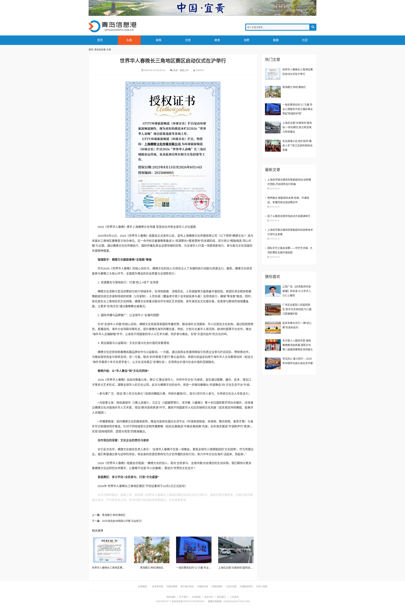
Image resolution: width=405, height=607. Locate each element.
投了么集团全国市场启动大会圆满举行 (288, 216)
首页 (100, 40)
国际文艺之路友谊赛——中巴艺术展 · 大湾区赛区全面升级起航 (289, 250)
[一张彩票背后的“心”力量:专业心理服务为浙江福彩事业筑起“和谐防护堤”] (194, 550)
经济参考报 (157, 586)
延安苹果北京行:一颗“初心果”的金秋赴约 (297, 325)
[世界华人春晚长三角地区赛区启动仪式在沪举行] (109, 550)
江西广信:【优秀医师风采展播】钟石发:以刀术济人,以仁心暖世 (297, 291)
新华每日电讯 (187, 586)
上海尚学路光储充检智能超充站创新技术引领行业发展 (290, 232)
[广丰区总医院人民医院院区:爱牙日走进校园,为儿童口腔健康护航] (273, 309)
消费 (246, 40)
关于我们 (183, 597)
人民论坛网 (231, 586)
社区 (305, 40)
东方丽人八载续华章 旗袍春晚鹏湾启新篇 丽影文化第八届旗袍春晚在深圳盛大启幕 (297, 345)
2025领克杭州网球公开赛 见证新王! (122, 521)
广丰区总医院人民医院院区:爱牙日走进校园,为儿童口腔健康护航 (297, 309)
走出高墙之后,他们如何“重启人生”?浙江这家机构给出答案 (297, 145)
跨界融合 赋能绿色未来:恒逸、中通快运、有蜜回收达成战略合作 (288, 200)
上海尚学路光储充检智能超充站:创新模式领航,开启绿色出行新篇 (289, 181)
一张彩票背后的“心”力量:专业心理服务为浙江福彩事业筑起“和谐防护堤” (297, 109)
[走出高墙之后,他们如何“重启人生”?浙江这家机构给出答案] (273, 146)
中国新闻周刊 (246, 586)
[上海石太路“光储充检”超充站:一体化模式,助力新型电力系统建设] (236, 550)
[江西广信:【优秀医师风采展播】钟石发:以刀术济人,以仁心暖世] (273, 291)
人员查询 (234, 597)
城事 (158, 40)
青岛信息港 (114, 26)
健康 (276, 40)
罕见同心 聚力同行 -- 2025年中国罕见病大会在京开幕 (297, 361)
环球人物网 (261, 586)
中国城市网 (202, 586)
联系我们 (221, 597)
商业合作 (208, 597)
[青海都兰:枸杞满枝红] (151, 550)
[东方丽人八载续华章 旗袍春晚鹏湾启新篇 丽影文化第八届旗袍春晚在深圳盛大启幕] (273, 345)
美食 (217, 40)
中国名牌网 (171, 586)
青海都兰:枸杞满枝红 (113, 515)
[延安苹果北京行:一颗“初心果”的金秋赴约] (273, 328)
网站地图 (170, 597)
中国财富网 (216, 586)
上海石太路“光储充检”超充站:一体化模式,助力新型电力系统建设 (297, 127)
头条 (129, 40)
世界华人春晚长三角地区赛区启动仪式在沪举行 (118, 567)
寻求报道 (196, 597)
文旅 (188, 40)
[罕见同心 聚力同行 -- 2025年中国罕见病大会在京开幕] (273, 363)
